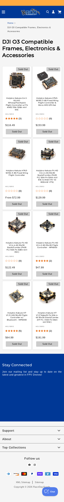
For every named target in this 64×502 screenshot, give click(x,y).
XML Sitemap (23, 482)
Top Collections (14, 447)
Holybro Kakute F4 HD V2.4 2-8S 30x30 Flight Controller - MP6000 (47, 245)
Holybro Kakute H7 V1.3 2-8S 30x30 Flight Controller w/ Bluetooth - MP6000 (17, 316)
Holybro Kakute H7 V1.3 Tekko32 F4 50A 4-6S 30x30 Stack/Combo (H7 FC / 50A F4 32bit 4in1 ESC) (47, 317)
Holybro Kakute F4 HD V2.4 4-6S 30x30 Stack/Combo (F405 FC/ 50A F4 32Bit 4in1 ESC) (17, 247)
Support (8, 430)
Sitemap (39, 482)
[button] (2, 12)
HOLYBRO (9, 114)
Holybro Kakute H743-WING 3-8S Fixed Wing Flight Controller (17, 172)
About (6, 439)
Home (10, 23)
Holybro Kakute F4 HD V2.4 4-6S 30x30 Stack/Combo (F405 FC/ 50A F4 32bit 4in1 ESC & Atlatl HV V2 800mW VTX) (47, 176)
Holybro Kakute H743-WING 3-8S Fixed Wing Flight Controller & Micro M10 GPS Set (47, 101)
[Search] (47, 12)
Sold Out (47, 131)
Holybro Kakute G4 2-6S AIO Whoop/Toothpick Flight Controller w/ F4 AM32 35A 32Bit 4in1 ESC (17, 104)
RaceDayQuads (41, 487)
